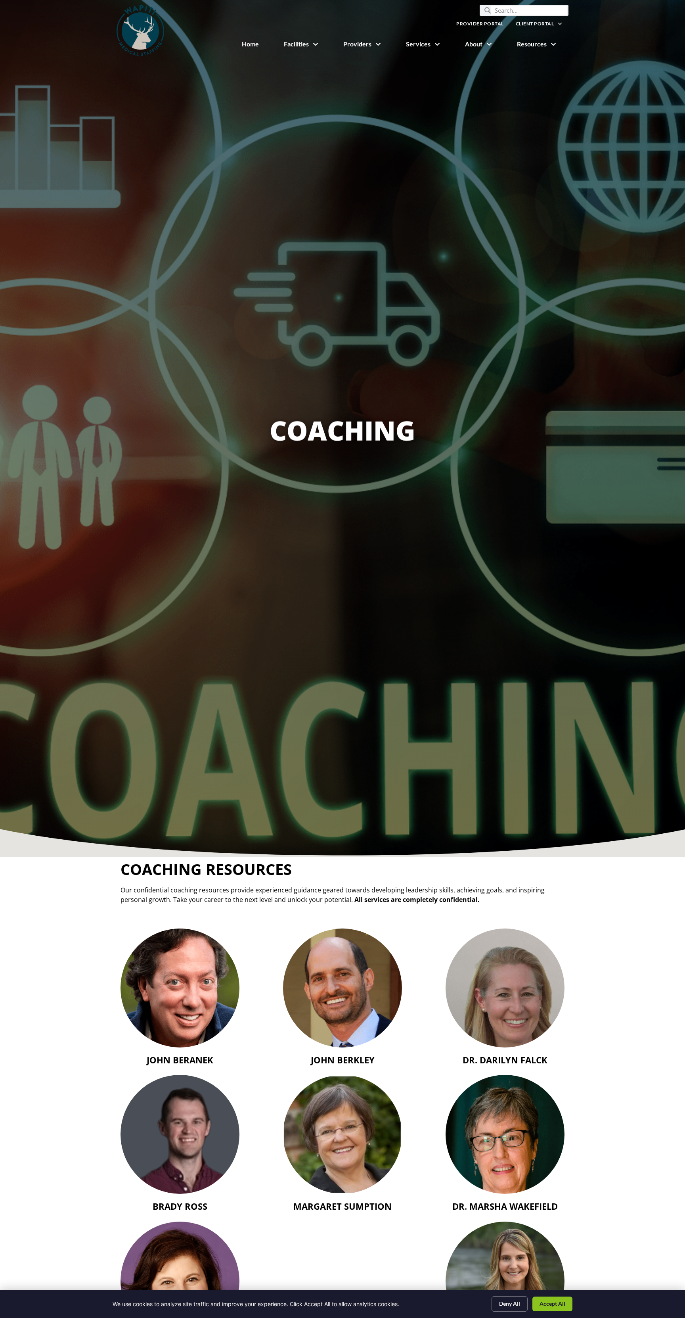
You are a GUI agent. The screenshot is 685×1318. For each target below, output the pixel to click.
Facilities (307, 46)
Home (256, 46)
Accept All (552, 1303)
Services (429, 46)
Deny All (509, 1303)
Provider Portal (483, 26)
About (484, 46)
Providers (368, 46)
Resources (542, 46)
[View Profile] (180, 988)
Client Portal (542, 26)
